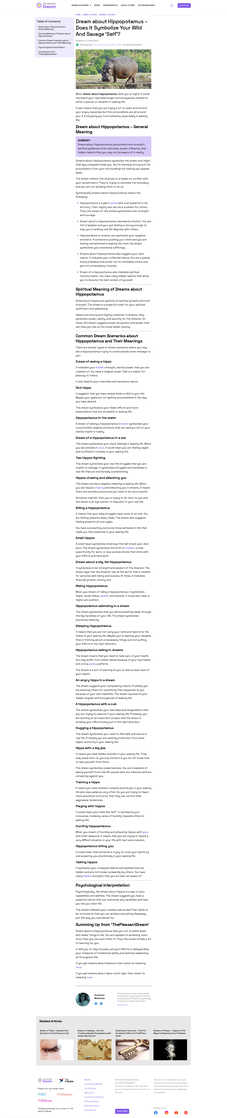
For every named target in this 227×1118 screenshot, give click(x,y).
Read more (122, 1004)
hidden (100, 367)
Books (97, 5)
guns (145, 832)
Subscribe (184, 5)
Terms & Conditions (94, 1097)
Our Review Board (146, 5)
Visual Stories (128, 5)
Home (78, 14)
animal (114, 203)
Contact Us (90, 1110)
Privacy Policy (91, 1101)
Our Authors (90, 1088)
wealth (104, 595)
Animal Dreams (90, 14)
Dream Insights (110, 5)
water (125, 423)
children (130, 548)
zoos (101, 447)
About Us (89, 1092)
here (78, 967)
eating (93, 663)
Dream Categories (80, 5)
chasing (99, 487)
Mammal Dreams (107, 14)
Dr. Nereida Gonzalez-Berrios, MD (107, 45)
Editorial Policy (91, 1105)
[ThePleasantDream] (46, 5)
